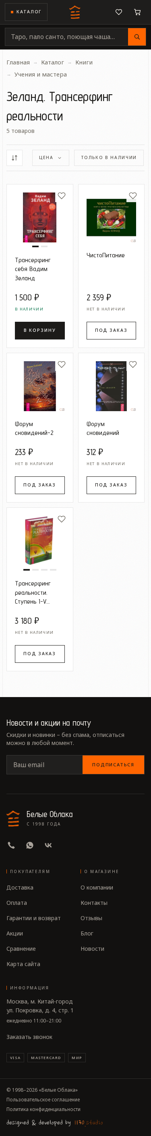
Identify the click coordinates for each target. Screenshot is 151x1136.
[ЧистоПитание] (112, 217)
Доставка (19, 887)
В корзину (40, 330)
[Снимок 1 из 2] (35, 246)
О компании (97, 887)
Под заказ (111, 330)
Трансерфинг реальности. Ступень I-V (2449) (32, 592)
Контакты (94, 902)
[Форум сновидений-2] (40, 386)
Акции (14, 933)
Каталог (29, 11)
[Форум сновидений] (112, 386)
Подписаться (113, 764)
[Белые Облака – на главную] (75, 12)
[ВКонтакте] (48, 845)
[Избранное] (119, 12)
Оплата (16, 902)
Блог (87, 933)
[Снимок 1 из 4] (26, 570)
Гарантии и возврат (33, 918)
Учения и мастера (40, 74)
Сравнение (21, 948)
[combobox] (66, 37)
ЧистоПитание (106, 255)
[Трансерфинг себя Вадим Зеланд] (40, 217)
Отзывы (91, 918)
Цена (46, 157)
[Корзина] (137, 12)
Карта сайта (23, 964)
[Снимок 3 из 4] (44, 570)
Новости (92, 948)
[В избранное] (61, 195)
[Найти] (137, 37)
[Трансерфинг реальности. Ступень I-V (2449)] (40, 541)
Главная (18, 62)
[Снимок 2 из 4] (35, 570)
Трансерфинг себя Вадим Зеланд (32, 269)
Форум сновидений (103, 428)
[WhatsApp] (30, 845)
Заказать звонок (29, 1037)
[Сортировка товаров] (14, 158)
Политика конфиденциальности (43, 1109)
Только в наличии (109, 157)
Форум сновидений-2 (34, 428)
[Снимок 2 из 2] (44, 246)
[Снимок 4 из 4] (53, 570)
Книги (84, 62)
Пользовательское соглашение (43, 1100)
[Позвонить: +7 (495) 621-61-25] (11, 845)
